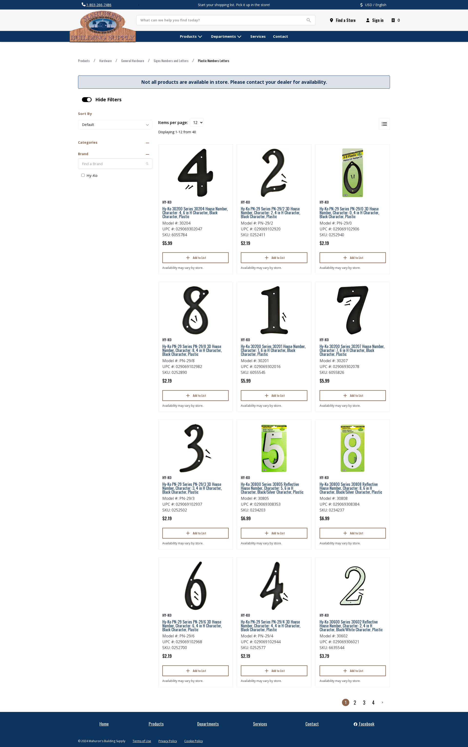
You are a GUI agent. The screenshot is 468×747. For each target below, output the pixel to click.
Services (260, 723)
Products (84, 60)
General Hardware (132, 60)
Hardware (105, 60)
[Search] (147, 163)
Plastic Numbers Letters (213, 60)
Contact (312, 723)
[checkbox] (87, 99)
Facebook (366, 723)
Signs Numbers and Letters (171, 60)
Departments (208, 723)
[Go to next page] (382, 702)
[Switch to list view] (384, 124)
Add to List (199, 257)
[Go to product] (195, 172)
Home (104, 723)
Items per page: (173, 122)
